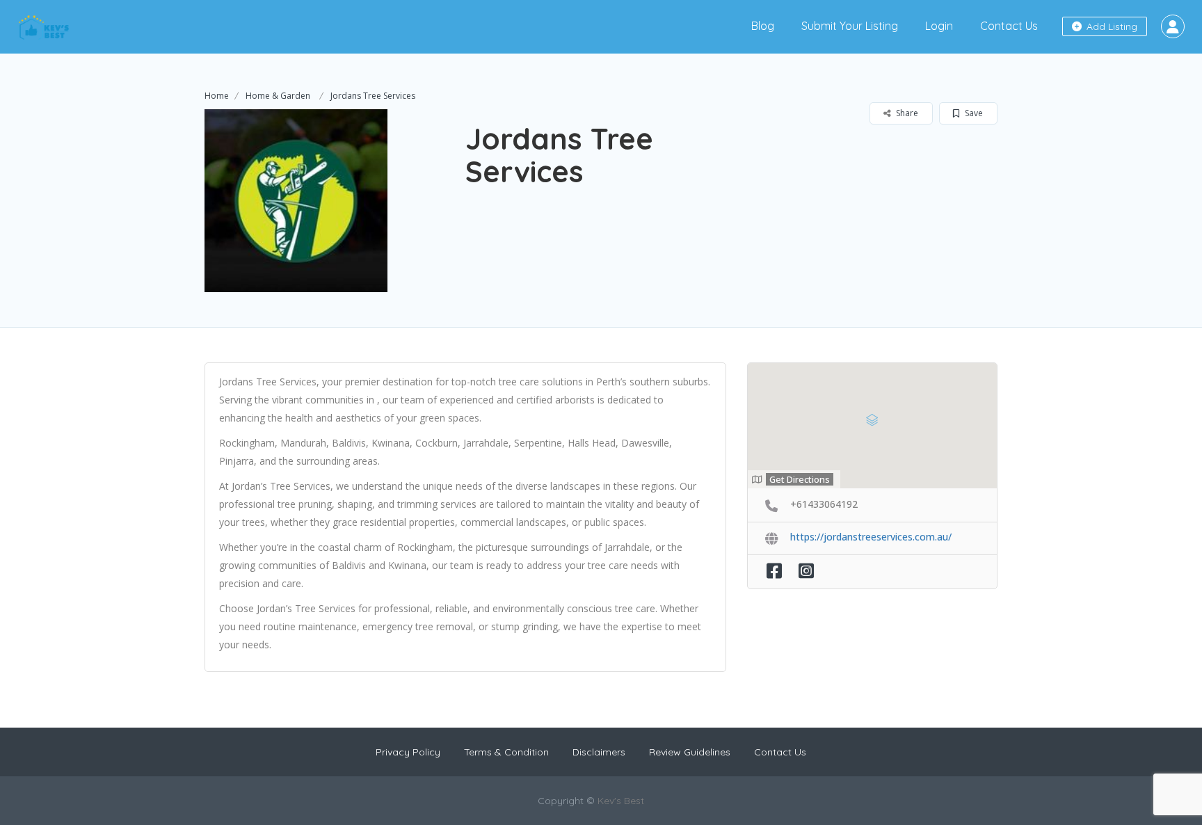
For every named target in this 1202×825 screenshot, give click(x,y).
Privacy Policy (408, 752)
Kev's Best (621, 800)
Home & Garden (278, 96)
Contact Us (1009, 26)
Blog (762, 26)
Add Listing (1110, 26)
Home (217, 96)
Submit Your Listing (849, 26)
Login (939, 26)
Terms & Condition (506, 752)
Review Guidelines (689, 752)
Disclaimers (598, 752)
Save (973, 113)
